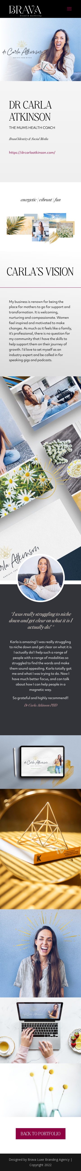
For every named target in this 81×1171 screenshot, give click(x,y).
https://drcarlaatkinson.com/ (32, 152)
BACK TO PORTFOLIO (41, 1133)
